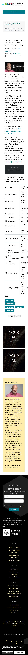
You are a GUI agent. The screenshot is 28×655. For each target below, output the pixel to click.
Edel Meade (9, 307)
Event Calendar (14, 572)
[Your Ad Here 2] (14, 360)
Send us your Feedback (14, 593)
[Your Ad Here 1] (14, 337)
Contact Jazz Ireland (14, 586)
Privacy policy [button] (14, 649)
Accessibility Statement (15, 624)
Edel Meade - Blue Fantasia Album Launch (13, 131)
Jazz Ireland (9, 300)
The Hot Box (16, 53)
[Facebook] (6, 641)
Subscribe (14, 509)
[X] (11, 641)
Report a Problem (14, 596)
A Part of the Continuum (14, 608)
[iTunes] (16, 643)
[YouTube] (21, 641)
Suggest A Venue (14, 591)
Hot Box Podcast (14, 577)
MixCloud (14, 458)
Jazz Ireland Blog (14, 555)
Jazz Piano (19, 307)
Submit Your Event (14, 588)
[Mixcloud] (12, 643)
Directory (14, 613)
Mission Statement (14, 550)
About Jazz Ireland (14, 547)
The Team (14, 552)
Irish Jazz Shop (14, 610)
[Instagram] (16, 641)
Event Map (14, 574)
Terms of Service (14, 622)
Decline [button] (8, 652)
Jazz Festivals (14, 557)
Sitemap (6, 622)
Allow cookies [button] (19, 652)
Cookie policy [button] (6, 649)
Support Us (14, 12)
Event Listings (14, 569)
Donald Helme (10, 303)
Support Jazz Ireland (14, 560)
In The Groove (14, 605)
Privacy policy (20, 506)
